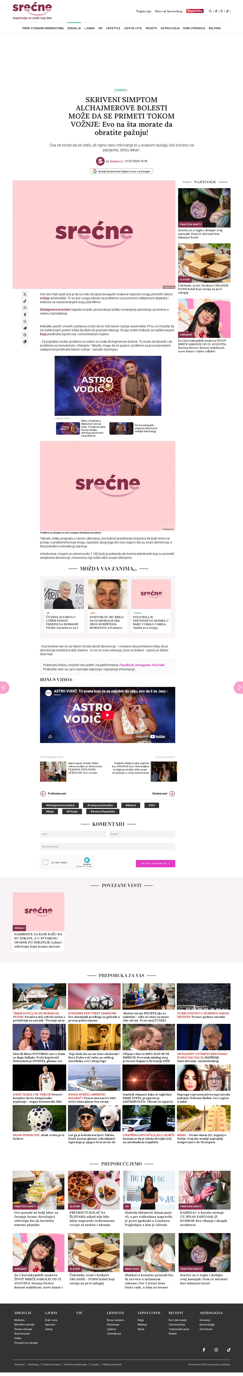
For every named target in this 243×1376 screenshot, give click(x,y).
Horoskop (186, 334)
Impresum (19, 1364)
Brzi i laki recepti (178, 1320)
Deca (92, 613)
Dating (48, 1329)
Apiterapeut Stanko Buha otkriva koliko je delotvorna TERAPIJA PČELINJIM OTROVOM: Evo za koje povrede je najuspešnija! (85, 768)
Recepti (176, 1313)
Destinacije (113, 1324)
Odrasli (121, 90)
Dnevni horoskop (169, 11)
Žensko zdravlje (23, 1329)
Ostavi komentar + (155, 863)
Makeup (142, 1324)
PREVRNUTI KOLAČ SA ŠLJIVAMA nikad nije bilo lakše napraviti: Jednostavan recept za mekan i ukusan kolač (92, 1218)
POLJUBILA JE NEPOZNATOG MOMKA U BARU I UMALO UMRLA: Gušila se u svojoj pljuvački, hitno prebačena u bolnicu (151, 622)
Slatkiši (185, 279)
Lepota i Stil (149, 1313)
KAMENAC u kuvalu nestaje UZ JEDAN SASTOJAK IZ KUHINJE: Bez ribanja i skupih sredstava (203, 1218)
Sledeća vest (159, 793)
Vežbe (18, 1338)
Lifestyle (115, 1313)
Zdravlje (22, 1313)
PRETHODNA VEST (52, 757)
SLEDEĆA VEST (165, 757)
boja (43, 334)
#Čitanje (72, 811)
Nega (141, 1320)
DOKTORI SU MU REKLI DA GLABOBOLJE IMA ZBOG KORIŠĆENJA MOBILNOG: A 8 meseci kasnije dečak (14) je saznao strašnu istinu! (106, 622)
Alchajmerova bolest (55, 309)
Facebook (127, 665)
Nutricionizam (22, 1333)
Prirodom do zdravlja (26, 1342)
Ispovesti (50, 1324)
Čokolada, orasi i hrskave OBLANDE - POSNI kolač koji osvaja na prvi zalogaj (204, 289)
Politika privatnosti (111, 1364)
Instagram (142, 665)
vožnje (45, 298)
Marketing (33, 1364)
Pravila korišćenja (51, 1364)
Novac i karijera (115, 1320)
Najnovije (143, 11)
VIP (48, 613)
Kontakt (95, 1364)
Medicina (19, 1320)
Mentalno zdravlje (24, 1324)
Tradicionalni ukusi (179, 1329)
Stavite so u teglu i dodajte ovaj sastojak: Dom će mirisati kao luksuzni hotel (200, 233)
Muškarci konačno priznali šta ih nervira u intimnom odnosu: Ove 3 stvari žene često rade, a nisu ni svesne (149, 1281)
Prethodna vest (57, 793)
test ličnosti (206, 1329)
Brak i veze (132, 1269)
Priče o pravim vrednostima (43, 28)
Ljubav (51, 1313)
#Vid (152, 805)
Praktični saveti (190, 224)
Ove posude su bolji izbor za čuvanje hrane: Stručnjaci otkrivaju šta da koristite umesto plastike (36, 1218)
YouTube (158, 665)
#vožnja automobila (100, 805)
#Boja (50, 811)
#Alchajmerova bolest (60, 805)
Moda (141, 1329)
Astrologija (211, 1313)
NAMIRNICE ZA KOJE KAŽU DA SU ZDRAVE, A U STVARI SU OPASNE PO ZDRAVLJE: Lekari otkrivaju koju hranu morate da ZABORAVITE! (38, 940)
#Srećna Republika (103, 811)
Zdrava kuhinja (177, 1324)
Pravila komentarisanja (75, 1364)
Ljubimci (111, 1329)
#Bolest (131, 805)
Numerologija (207, 1324)
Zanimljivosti (114, 1333)
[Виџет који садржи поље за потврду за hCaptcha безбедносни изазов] (67, 862)
